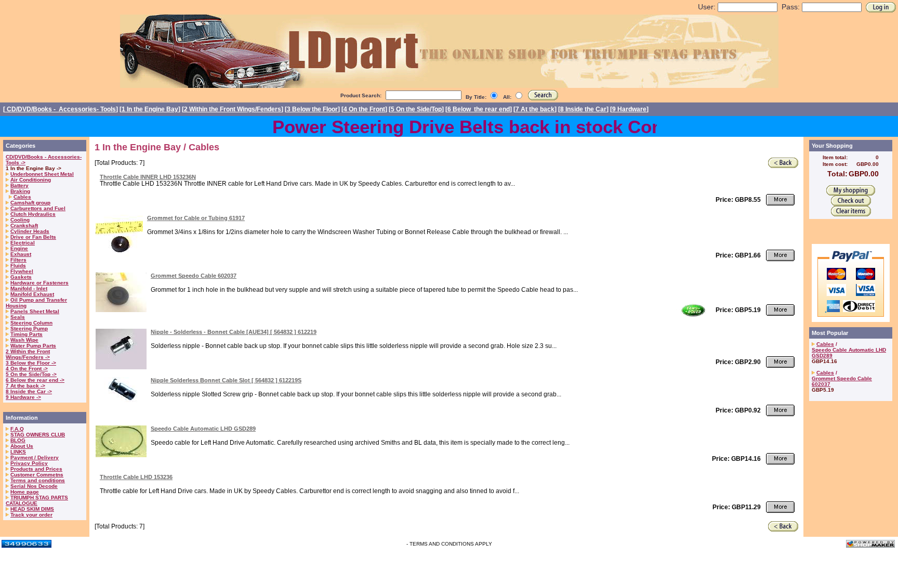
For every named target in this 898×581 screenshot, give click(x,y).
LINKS (18, 452)
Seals (17, 317)
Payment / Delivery (34, 457)
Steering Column (31, 323)
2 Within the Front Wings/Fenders (232, 109)
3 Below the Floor (312, 109)
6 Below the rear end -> (35, 380)
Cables (22, 197)
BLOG (17, 440)
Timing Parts (26, 334)
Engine (19, 248)
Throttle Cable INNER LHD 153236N (148, 177)
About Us (21, 446)
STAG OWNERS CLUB (37, 434)
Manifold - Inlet (28, 288)
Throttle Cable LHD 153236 (136, 477)
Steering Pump (29, 328)
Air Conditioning (30, 180)
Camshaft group (30, 202)
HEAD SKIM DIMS (32, 509)
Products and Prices (36, 469)
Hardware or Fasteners (39, 283)
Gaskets (21, 277)
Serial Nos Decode (34, 486)
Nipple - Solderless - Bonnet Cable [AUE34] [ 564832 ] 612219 (233, 332)
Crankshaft (24, 225)
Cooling (20, 220)
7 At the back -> (25, 386)
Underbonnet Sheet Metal (42, 174)
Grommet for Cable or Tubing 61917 (196, 218)
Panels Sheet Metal (34, 311)
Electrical (22, 243)
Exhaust (20, 254)
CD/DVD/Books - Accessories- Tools (60, 109)
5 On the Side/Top (416, 109)
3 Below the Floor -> (31, 363)
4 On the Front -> (27, 368)
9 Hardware (629, 109)
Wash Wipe (24, 340)
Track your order (31, 515)
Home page (24, 492)
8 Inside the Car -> (29, 391)
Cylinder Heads (29, 231)
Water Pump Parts (33, 345)
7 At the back (535, 109)
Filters (18, 260)
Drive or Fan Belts (33, 237)
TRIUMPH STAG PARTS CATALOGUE (37, 500)
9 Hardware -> (23, 397)
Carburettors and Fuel (37, 208)
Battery (19, 185)
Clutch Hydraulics (33, 214)
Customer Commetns (36, 474)
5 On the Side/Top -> (31, 374)
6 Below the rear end (478, 109)
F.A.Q (17, 429)
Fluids (18, 265)
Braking (20, 191)
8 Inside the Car (583, 109)
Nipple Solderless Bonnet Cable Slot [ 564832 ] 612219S (226, 380)
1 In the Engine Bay (150, 109)
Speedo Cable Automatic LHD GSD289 (203, 428)
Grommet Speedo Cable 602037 (193, 276)
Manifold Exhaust (32, 294)
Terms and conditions (37, 480)
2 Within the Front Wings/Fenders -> (28, 354)
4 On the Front (364, 109)
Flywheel (21, 271)
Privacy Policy (29, 463)
